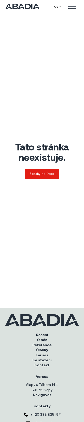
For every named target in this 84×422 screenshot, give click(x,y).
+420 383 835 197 (45, 414)
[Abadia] (22, 6)
